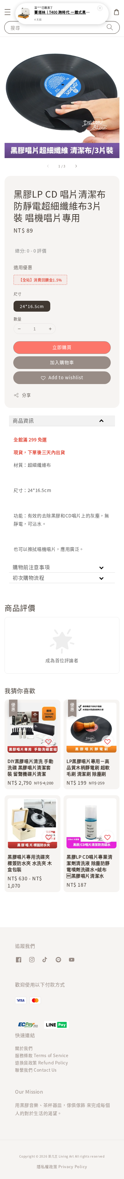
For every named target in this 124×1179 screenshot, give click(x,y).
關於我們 (24, 1048)
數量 (18, 319)
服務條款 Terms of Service (42, 1055)
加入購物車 (62, 362)
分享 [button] (26, 395)
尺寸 (18, 294)
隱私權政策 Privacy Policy (62, 1166)
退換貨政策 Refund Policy (41, 1063)
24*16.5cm (32, 306)
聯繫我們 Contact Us (36, 1070)
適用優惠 (23, 267)
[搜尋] (109, 27)
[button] (7, 12)
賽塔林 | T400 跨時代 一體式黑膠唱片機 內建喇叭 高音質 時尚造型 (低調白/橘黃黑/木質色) (62, 12)
